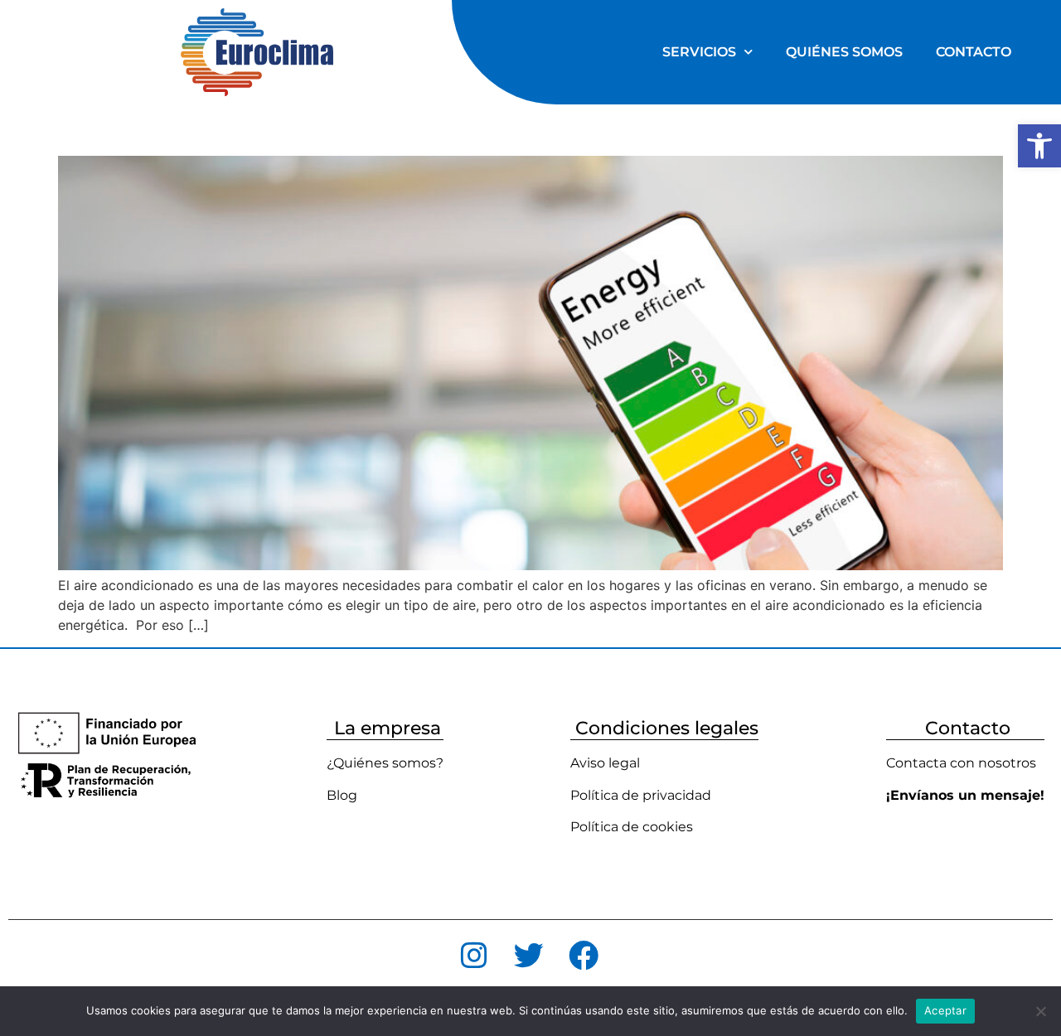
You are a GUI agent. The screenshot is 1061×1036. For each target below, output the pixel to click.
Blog (342, 795)
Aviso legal (605, 763)
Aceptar (945, 1010)
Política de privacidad (640, 795)
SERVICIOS (699, 52)
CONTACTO (973, 52)
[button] (1039, 145)
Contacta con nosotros (961, 763)
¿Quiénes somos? (385, 763)
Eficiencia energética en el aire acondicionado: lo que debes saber (473, 126)
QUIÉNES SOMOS (844, 52)
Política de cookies (631, 827)
